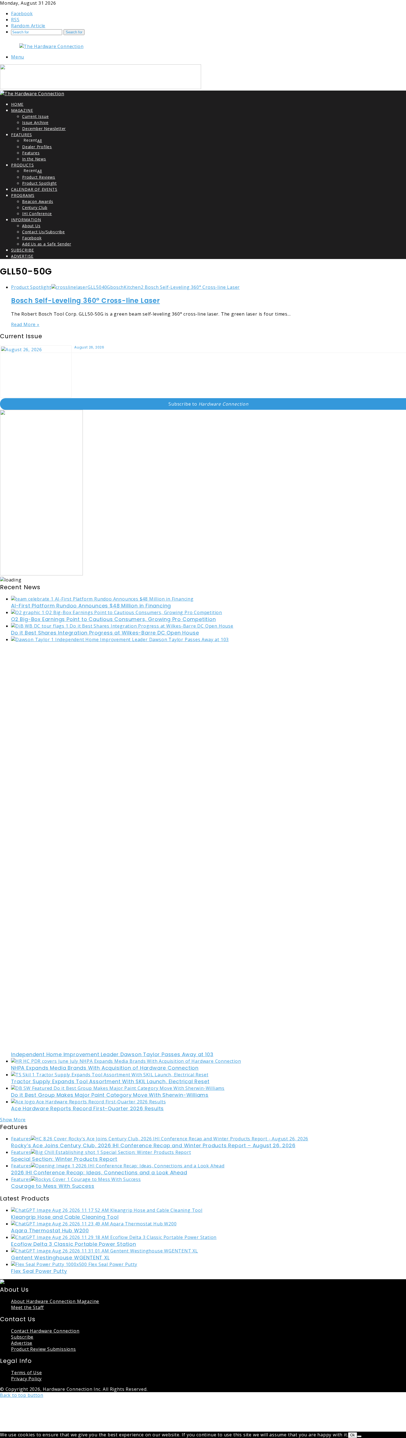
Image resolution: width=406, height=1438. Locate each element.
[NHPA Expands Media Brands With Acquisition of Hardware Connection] (126, 1061)
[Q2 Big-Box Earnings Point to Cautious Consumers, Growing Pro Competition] (116, 612)
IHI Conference (37, 213)
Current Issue (35, 116)
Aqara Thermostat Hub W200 (50, 1230)
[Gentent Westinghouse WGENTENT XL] (104, 1251)
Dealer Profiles (37, 146)
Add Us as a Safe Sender (46, 244)
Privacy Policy (26, 1379)
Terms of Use (26, 1373)
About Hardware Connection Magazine (55, 1301)
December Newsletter (44, 128)
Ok (352, 1435)
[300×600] (41, 574)
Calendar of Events (34, 189)
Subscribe (22, 250)
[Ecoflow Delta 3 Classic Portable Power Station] (114, 1237)
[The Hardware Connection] (51, 46)
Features (21, 134)
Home (17, 104)
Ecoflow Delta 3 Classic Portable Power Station (73, 1244)
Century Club (35, 207)
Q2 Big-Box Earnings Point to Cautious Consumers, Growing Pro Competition (113, 619)
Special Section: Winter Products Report (64, 1159)
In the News (34, 159)
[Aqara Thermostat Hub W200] (93, 1224)
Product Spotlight (39, 183)
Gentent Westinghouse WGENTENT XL (60, 1257)
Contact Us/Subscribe (43, 231)
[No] (359, 1436)
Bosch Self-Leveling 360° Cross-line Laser (85, 300)
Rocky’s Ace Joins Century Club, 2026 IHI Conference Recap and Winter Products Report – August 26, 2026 (153, 1145)
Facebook (31, 237)
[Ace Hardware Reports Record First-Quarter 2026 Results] (88, 1102)
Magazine (22, 110)
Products (22, 165)
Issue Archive (35, 122)
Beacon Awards (37, 201)
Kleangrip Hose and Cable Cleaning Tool (64, 1217)
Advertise (22, 256)
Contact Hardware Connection (45, 1331)
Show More (13, 1120)
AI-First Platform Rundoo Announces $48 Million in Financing (91, 605)
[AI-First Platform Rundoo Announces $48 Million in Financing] (102, 599)
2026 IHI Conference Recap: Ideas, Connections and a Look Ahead (99, 1172)
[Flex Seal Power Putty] (74, 1264)
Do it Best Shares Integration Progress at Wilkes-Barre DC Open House (105, 632)
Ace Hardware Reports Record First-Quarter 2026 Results (87, 1108)
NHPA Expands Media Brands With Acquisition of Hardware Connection (105, 1067)
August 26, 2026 (89, 347)
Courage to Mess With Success (52, 1186)
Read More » (25, 324)
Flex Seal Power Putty (39, 1271)
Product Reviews (38, 177)
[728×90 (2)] (100, 87)
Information (26, 219)
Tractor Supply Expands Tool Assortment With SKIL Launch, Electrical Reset (110, 1081)
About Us (31, 225)
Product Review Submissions (43, 1349)
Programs (22, 195)
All (39, 140)
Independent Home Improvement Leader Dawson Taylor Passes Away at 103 (112, 1054)
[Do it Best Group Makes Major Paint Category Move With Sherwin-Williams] (118, 1088)
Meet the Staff (27, 1307)
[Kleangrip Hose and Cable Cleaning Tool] (106, 1210)
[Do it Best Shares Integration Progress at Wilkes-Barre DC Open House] (122, 626)
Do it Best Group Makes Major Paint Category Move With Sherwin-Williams (110, 1094)
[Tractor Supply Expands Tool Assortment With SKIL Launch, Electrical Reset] (109, 1075)
